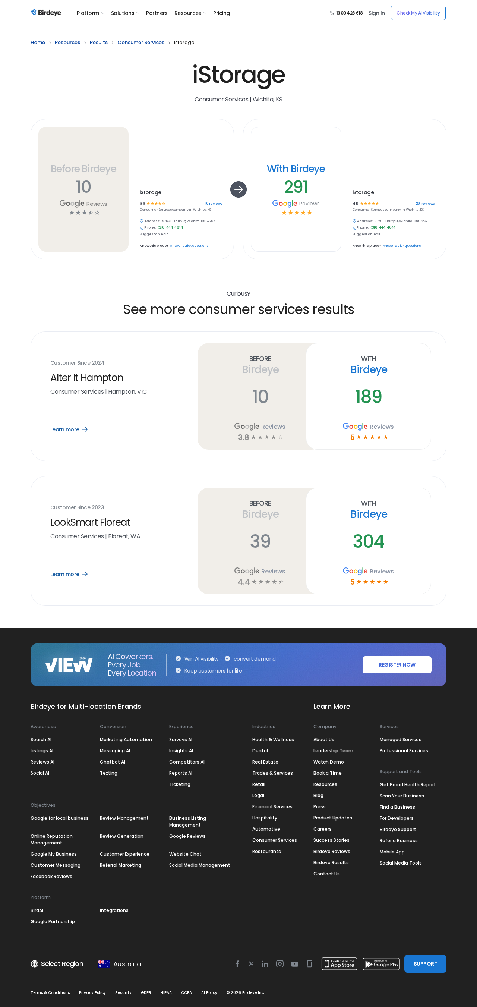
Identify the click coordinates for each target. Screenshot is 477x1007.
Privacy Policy (92, 992)
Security (123, 992)
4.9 (355, 203)
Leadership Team (333, 751)
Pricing (221, 13)
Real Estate (265, 762)
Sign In (377, 13)
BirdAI (37, 910)
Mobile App (392, 852)
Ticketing (179, 784)
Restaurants (266, 851)
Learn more (74, 429)
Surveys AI (180, 739)
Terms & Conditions (50, 992)
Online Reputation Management (52, 839)
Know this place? (154, 246)
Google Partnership (53, 921)
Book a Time (327, 773)
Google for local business (60, 818)
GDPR (146, 992)
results (99, 42)
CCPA (186, 992)
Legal (258, 795)
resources (67, 42)
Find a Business (397, 807)
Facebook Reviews (51, 876)
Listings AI (42, 751)
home (38, 42)
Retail (258, 784)
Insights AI (181, 751)
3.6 (142, 203)
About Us (323, 739)
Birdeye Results (331, 862)
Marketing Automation (126, 739)
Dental (260, 751)
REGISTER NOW (397, 664)
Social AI (40, 773)
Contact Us (326, 874)
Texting (108, 773)
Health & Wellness (273, 739)
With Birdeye (296, 168)
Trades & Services (272, 773)
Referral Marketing (120, 865)
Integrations (114, 910)
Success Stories (331, 840)
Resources (187, 13)
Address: (152, 221)
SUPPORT (425, 963)
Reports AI (180, 773)
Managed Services (400, 739)
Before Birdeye (83, 168)
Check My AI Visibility (418, 13)
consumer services (140, 42)
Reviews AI (42, 762)
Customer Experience (124, 854)
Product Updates (332, 818)
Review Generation (121, 836)
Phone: (150, 228)
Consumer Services (274, 840)
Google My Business (54, 854)
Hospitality (264, 818)
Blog (318, 795)
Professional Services (404, 751)
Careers (322, 829)
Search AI (41, 739)
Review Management (124, 818)
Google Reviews (187, 836)
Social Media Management (199, 865)
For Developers (397, 818)
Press (319, 806)
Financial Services (272, 806)
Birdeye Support (398, 829)
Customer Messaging (55, 865)
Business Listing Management (187, 821)
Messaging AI (115, 751)
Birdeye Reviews (331, 851)
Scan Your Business (402, 796)
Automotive (266, 829)
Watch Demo (328, 762)
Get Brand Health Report (408, 784)
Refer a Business (399, 840)
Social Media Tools (401, 863)
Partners (157, 13)
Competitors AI (187, 762)
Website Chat (185, 854)
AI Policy (209, 992)
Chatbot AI (112, 762)
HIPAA (166, 992)
